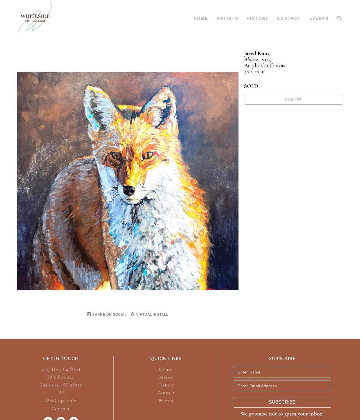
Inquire (293, 100)
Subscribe (282, 402)
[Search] (339, 18)
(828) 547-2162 (60, 401)
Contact (61, 408)
